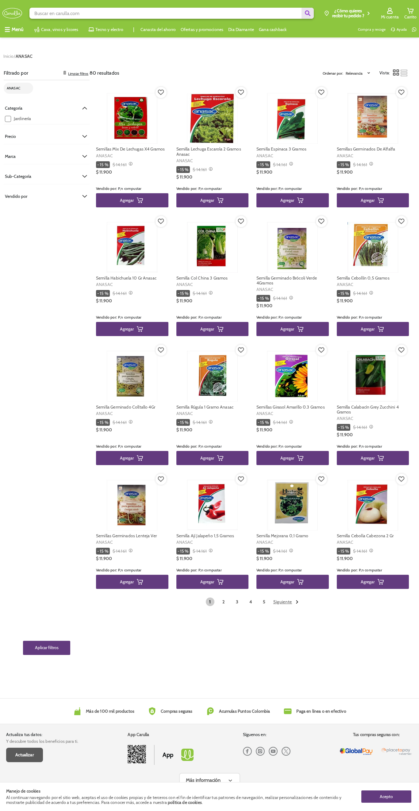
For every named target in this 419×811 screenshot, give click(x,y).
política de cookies (185, 802)
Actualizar (24, 755)
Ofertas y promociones (202, 29)
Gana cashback (272, 29)
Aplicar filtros (47, 648)
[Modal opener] (130, 164)
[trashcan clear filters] (64, 73)
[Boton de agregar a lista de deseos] (161, 92)
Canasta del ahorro (158, 29)
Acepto (386, 796)
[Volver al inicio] (12, 13)
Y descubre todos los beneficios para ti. (42, 741)
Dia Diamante (241, 29)
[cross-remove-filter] (26, 88)
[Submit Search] (308, 13)
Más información (203, 780)
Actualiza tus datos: (24, 734)
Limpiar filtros (78, 74)
